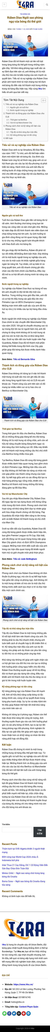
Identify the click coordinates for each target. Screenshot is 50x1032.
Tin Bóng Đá (25, 14)
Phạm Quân (37, 29)
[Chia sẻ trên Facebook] (9, 1013)
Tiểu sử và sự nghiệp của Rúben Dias (21, 104)
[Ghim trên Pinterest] (23, 1013)
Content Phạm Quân (28, 1006)
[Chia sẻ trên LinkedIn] (28, 1013)
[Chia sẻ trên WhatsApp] (4, 1013)
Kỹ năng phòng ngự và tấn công (23, 135)
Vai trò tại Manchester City (21, 123)
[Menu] (4, 5)
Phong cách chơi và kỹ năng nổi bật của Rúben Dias (23, 127)
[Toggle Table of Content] (42, 100)
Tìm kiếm (6, 824)
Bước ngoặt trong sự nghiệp (21, 110)
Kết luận (9, 138)
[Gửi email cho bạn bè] (19, 1013)
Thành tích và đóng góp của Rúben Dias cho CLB (24, 115)
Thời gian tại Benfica (18, 120)
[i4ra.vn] (25, 4)
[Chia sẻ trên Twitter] (14, 1013)
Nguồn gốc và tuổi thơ (19, 107)
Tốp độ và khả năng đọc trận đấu (23, 132)
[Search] (47, 4)
